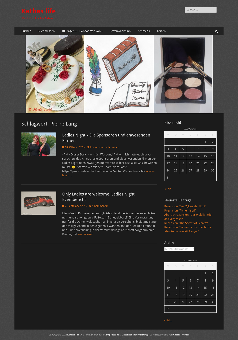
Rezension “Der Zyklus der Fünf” (185, 206)
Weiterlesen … (87, 234)
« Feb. (168, 189)
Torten (161, 31)
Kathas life (38, 11)
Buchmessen (46, 31)
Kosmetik (144, 31)
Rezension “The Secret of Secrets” (186, 223)
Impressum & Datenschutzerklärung (127, 334)
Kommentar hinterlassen (104, 147)
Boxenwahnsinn (120, 31)
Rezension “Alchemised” (180, 210)
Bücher (26, 31)
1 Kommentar (100, 206)
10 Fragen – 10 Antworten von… (82, 31)
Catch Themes (181, 334)
